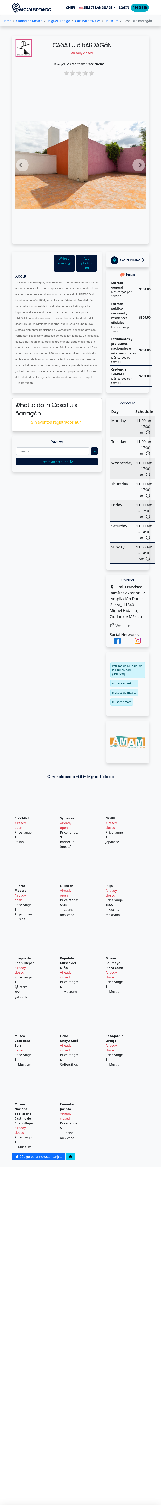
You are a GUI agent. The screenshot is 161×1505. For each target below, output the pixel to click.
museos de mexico (124, 692)
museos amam (121, 702)
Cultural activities (88, 21)
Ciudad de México (29, 21)
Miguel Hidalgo (59, 21)
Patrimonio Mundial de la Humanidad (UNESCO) (127, 670)
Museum (112, 21)
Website (122, 625)
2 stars (72, 73)
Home (6, 21)
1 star (65, 73)
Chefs (71, 8)
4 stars (84, 73)
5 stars (91, 73)
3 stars (78, 73)
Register (139, 8)
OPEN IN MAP (130, 260)
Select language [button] (98, 8)
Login (124, 8)
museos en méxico (124, 683)
